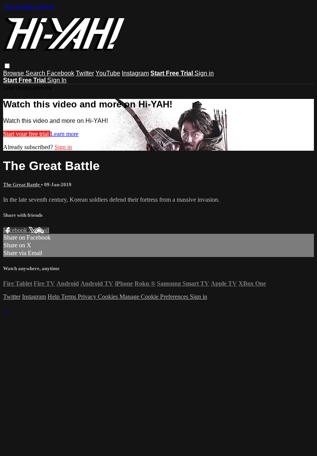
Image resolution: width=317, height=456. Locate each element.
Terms (69, 296)
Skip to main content (28, 6)
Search (36, 73)
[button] (7, 65)
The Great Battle (22, 184)
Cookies (108, 296)
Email (42, 230)
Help (54, 296)
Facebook (60, 73)
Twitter (85, 73)
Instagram (135, 73)
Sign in (204, 73)
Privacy (88, 296)
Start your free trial (26, 134)
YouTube (107, 73)
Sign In (56, 80)
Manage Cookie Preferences (154, 296)
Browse (14, 73)
